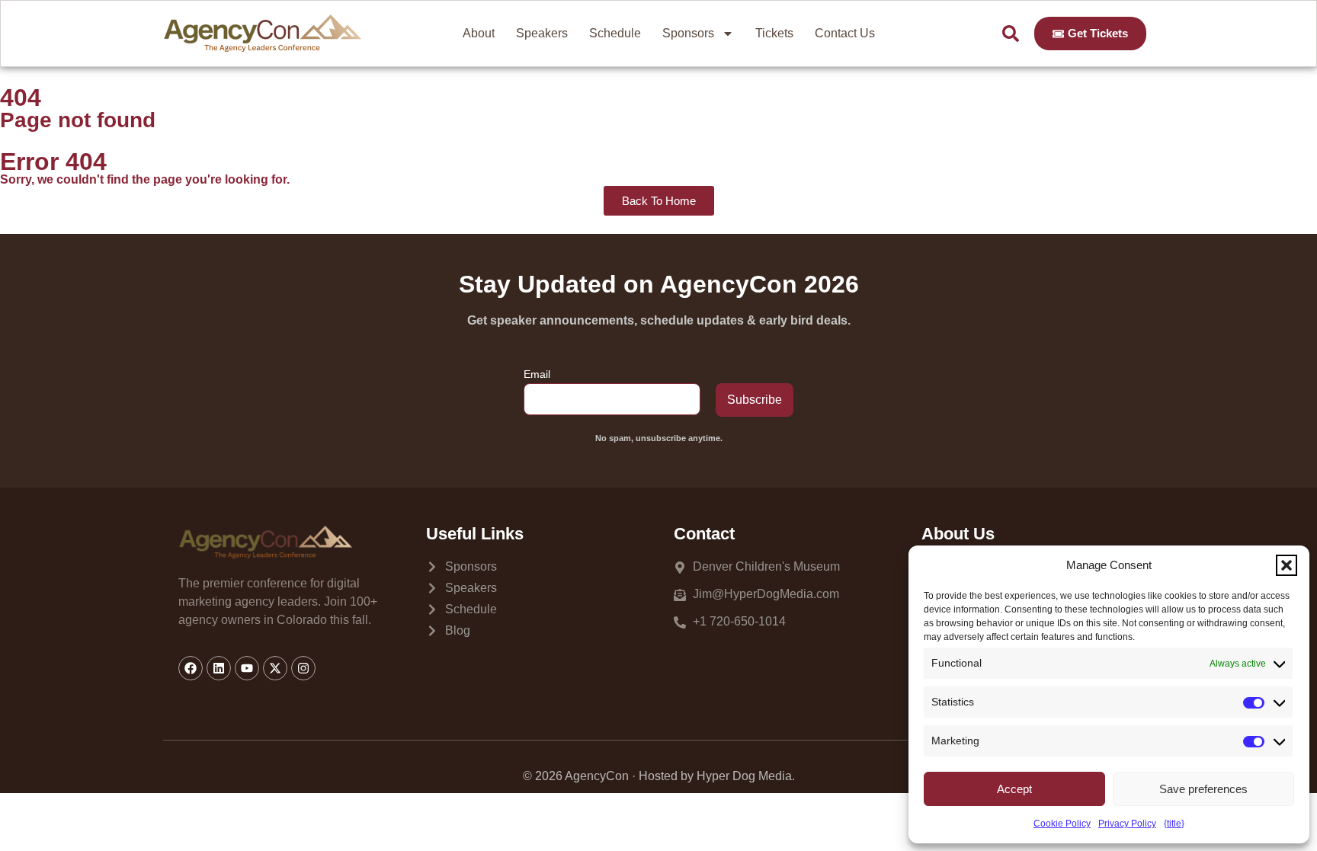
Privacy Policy (1127, 823)
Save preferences (1203, 788)
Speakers (542, 33)
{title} (1174, 823)
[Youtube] (247, 668)
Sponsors (688, 33)
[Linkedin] (219, 668)
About (479, 33)
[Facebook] (190, 668)
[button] (1286, 565)
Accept (1014, 788)
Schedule (615, 33)
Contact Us (845, 33)
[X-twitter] (275, 668)
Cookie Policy (1062, 823)
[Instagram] (303, 668)
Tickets (774, 33)
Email (537, 374)
